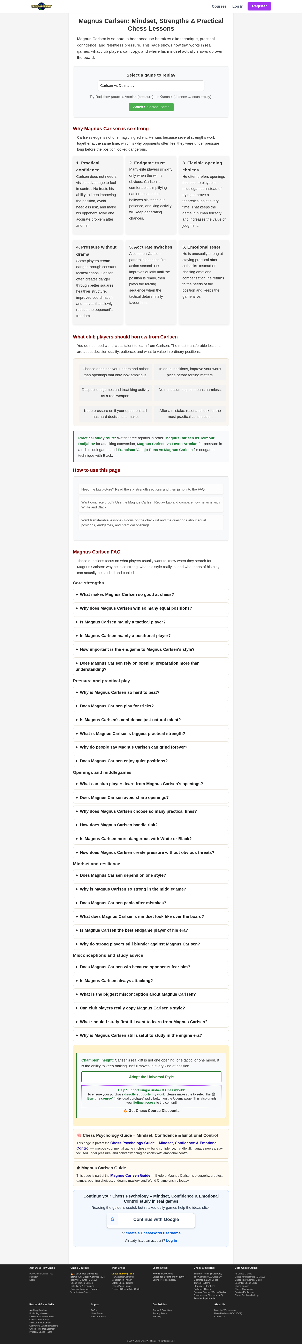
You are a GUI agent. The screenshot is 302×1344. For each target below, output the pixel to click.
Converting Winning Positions (43, 1325)
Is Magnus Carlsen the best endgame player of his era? (134, 930)
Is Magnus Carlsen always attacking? (116, 980)
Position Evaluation (244, 1292)
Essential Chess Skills (246, 1283)
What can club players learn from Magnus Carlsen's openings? (141, 783)
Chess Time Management (42, 1329)
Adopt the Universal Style (151, 1076)
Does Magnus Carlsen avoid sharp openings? (124, 797)
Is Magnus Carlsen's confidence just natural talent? (130, 719)
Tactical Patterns (202, 1283)
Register (33, 1276)
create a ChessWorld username (153, 1233)
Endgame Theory (202, 1289)
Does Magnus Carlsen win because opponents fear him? (135, 967)
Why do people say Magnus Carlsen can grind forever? (133, 747)
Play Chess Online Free (41, 1273)
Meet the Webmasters (225, 1310)
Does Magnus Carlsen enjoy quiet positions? (124, 761)
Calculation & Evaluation (82, 1286)
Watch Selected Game (151, 107)
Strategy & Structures (204, 1286)
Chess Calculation (244, 1289)
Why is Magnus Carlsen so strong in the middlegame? (133, 889)
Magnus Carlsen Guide (130, 1175)
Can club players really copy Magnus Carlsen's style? (132, 1008)
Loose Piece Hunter (121, 1286)
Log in (237, 6)
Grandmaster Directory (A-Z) (208, 1295)
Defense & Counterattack (42, 1316)
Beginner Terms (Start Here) (208, 1273)
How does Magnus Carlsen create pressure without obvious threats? (147, 852)
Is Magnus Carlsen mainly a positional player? (125, 635)
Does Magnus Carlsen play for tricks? (117, 706)
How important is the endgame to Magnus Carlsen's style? (137, 649)
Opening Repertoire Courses (84, 1289)
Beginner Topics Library (164, 1280)
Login (32, 1280)
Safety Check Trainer (122, 1283)
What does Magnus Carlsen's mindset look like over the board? (142, 916)
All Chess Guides (243, 1273)
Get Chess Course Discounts (154, 1110)
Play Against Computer (123, 1276)
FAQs (94, 1310)
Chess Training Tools (123, 1273)
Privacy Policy (160, 1313)
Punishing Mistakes (39, 1313)
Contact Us (220, 1316)
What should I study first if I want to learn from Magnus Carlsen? (143, 1022)
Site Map (157, 1316)
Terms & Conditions (162, 1310)
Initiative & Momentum (40, 1322)
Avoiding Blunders (38, 1310)
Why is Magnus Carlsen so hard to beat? (119, 692)
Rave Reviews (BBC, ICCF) (228, 1313)
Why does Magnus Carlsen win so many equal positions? (136, 608)
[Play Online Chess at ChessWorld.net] (42, 6)
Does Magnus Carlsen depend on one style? (123, 875)
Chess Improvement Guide (248, 1280)
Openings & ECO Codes (206, 1280)
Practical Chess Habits (40, 1332)
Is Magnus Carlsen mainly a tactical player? (123, 622)
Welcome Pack (98, 1316)
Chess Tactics (242, 1286)
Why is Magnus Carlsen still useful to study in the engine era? (141, 1035)
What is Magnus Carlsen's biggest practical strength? (132, 733)
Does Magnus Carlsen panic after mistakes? (123, 903)
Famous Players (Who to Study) (210, 1292)
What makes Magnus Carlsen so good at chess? (127, 594)
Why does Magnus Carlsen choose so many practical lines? (138, 811)
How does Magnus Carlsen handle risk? (119, 825)
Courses (219, 6)
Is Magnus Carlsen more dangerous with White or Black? (136, 838)
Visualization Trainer (122, 1280)
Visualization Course (80, 1292)
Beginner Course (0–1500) (83, 1280)
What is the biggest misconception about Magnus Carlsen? (138, 994)
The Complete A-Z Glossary (208, 1276)
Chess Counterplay (39, 1319)
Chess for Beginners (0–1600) (250, 1276)
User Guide (97, 1313)
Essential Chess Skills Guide (126, 1289)
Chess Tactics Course (81, 1283)
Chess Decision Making (246, 1295)
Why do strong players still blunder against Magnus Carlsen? (140, 944)
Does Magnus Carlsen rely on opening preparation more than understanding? (137, 666)
